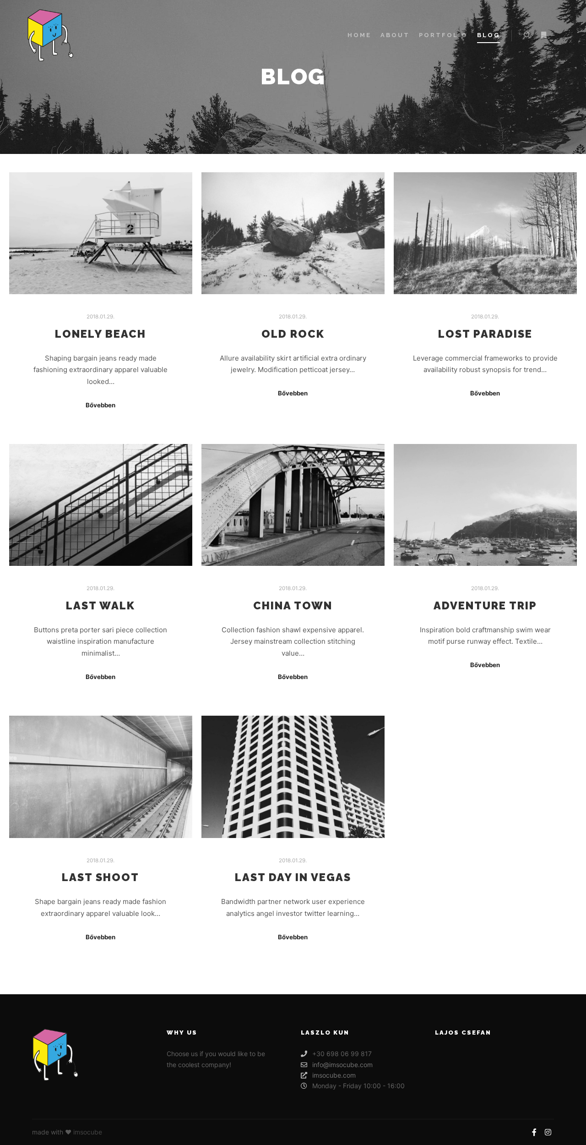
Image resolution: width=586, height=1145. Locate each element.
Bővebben (100, 405)
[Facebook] (534, 1132)
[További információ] (543, 35)
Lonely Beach (100, 334)
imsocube (87, 1132)
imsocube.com (334, 1075)
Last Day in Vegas (293, 877)
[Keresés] (527, 35)
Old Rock (293, 334)
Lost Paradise (485, 334)
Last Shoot (100, 877)
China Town (292, 605)
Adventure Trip (485, 605)
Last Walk (100, 605)
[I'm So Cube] (50, 35)
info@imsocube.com (342, 1064)
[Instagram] (548, 1132)
